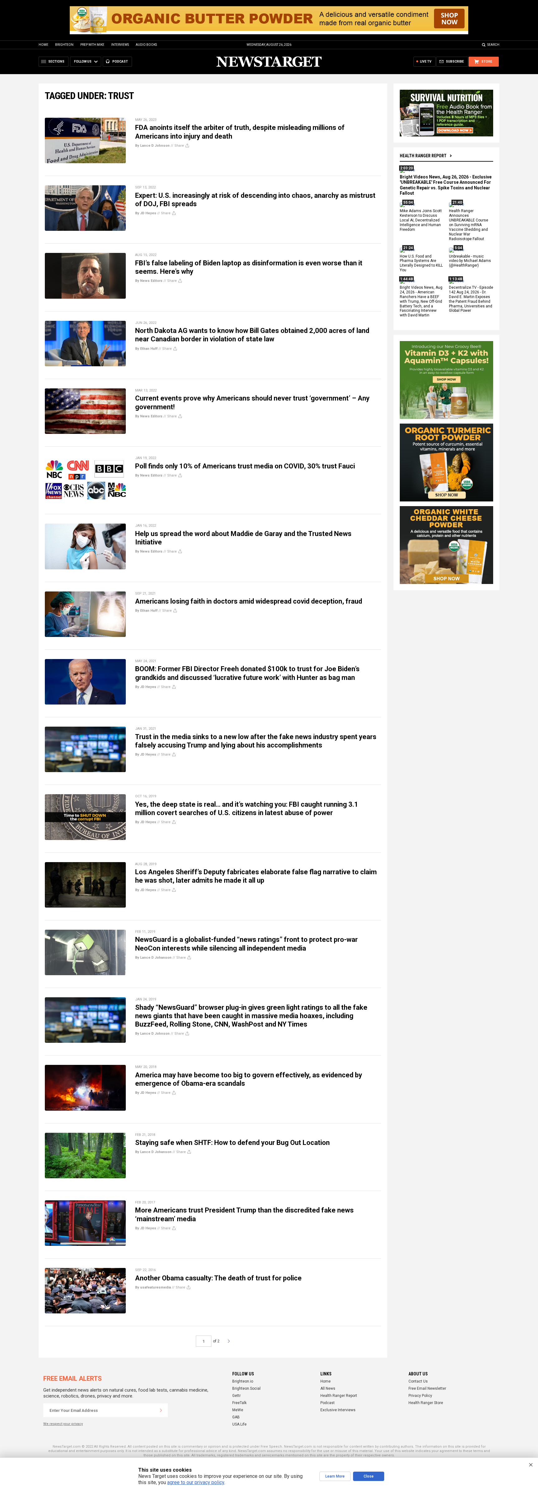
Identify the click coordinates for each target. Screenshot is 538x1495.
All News (327, 1388)
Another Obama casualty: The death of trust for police (218, 1278)
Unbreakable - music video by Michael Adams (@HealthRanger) (470, 261)
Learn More (335, 1476)
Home (43, 44)
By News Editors (149, 281)
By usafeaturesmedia (153, 1287)
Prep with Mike (92, 44)
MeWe (237, 1410)
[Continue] (161, 1410)
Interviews (120, 44)
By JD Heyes (145, 213)
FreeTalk (239, 1403)
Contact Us (418, 1381)
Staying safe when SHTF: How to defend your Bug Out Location (232, 1142)
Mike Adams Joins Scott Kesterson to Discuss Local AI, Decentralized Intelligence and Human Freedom (421, 220)
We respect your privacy (63, 1424)
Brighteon (64, 44)
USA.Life (239, 1424)
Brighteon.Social (246, 1388)
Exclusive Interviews (338, 1410)
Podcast (327, 1403)
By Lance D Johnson (152, 146)
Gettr (236, 1395)
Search (493, 44)
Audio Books (146, 44)
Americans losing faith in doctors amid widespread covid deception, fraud (248, 601)
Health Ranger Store (425, 1403)
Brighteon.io (242, 1381)
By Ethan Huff (146, 349)
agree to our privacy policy (195, 1482)
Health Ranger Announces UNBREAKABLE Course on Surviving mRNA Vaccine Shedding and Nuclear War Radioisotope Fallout (468, 225)
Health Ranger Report (423, 155)
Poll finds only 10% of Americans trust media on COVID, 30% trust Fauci (245, 466)
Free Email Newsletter (427, 1388)
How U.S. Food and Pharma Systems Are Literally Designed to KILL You (421, 263)
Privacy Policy (420, 1395)
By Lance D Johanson (153, 958)
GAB (236, 1417)
